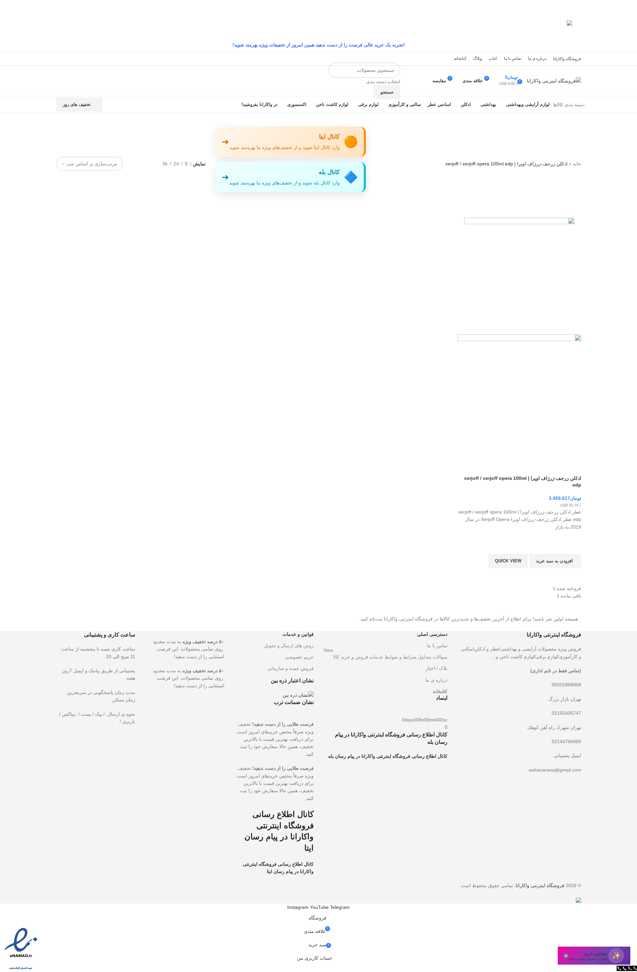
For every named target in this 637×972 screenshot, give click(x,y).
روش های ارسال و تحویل (289, 645)
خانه (577, 163)
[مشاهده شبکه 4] (136, 163)
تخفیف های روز (77, 104)
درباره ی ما (436, 680)
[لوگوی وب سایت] (554, 80)
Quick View (508, 560)
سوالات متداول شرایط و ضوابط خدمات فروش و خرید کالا (385, 655)
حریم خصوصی (299, 657)
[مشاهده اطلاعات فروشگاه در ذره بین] (298, 694)
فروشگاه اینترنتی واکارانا (540, 885)
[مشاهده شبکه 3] (146, 163)
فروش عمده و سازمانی (290, 668)
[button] (555, 561)
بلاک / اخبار (436, 668)
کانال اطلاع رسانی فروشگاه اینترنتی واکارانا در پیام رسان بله (387, 756)
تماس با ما (437, 645)
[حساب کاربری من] (423, 81)
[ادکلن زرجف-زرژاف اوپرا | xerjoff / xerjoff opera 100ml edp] (519, 272)
